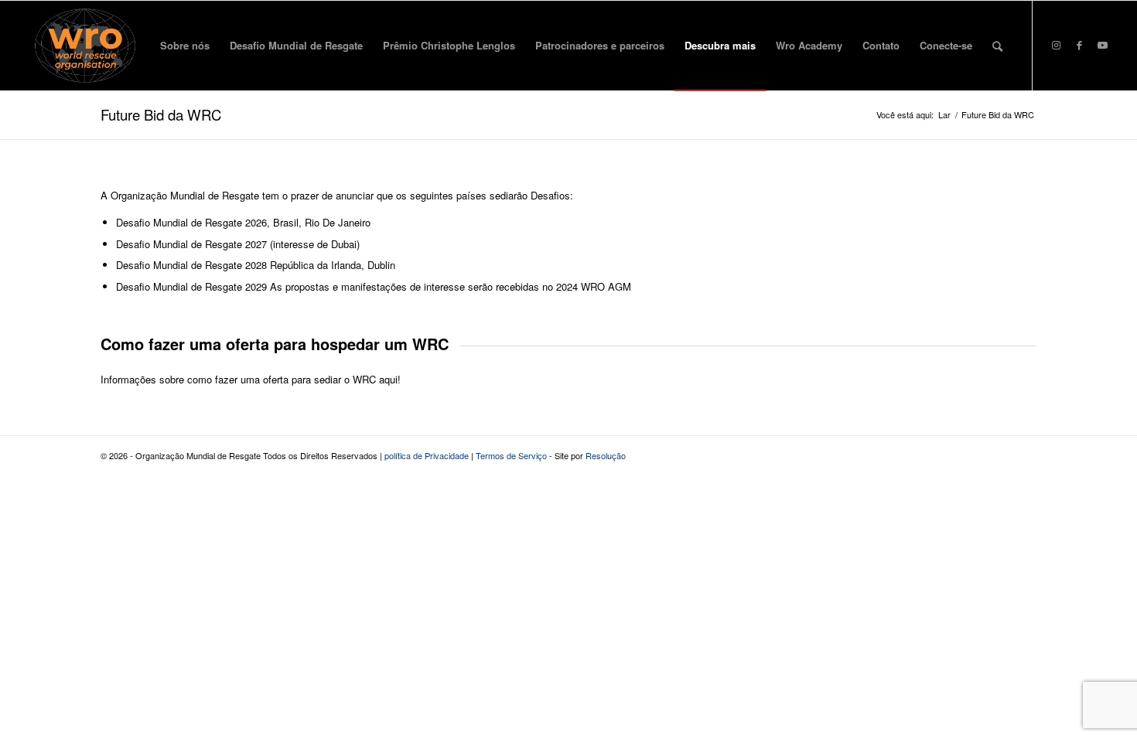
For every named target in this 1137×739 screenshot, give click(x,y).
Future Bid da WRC (161, 114)
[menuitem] (185, 45)
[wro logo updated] (85, 45)
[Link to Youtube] (1103, 44)
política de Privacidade (426, 455)
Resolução (606, 455)
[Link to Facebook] (1079, 44)
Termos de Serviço (511, 455)
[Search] (997, 45)
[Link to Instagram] (1056, 44)
